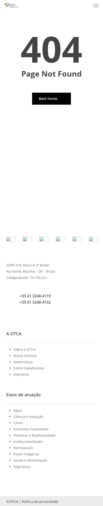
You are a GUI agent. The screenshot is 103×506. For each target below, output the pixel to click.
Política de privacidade (40, 501)
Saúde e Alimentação (30, 460)
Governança (23, 362)
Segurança (21, 466)
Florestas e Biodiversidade (34, 435)
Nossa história (24, 355)
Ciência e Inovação (28, 416)
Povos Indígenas (26, 454)
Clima (18, 423)
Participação (23, 448)
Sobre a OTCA (24, 349)
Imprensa (21, 374)
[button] (96, 5)
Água (17, 410)
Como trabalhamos (28, 368)
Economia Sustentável (31, 429)
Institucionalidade (27, 441)
